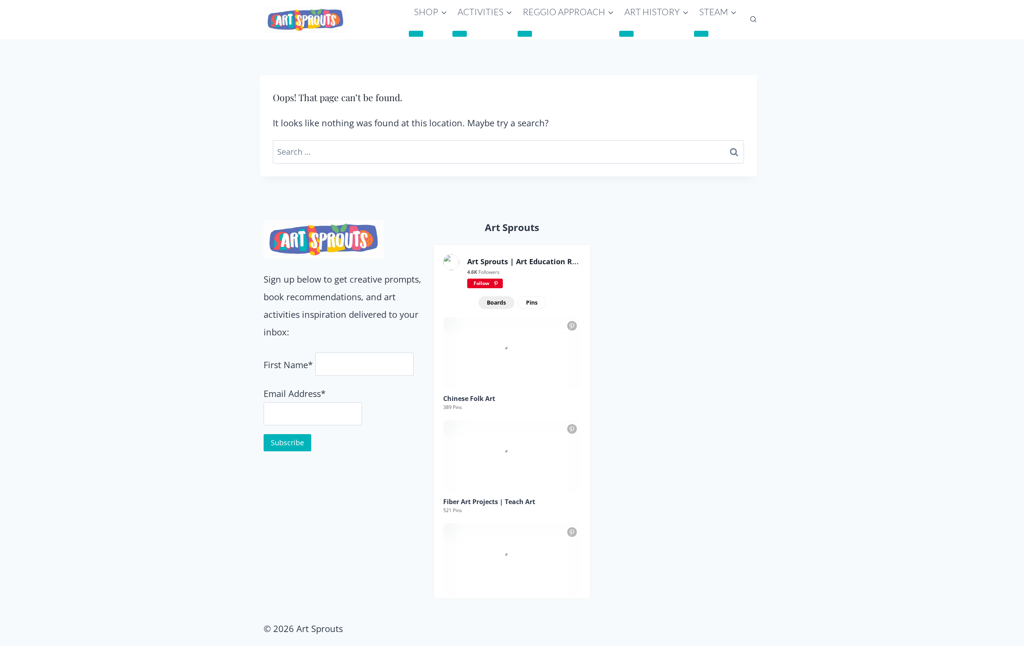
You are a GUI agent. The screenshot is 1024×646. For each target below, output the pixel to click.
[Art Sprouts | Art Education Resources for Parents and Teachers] (451, 262)
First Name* (288, 365)
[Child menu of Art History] (626, 33)
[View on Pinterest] (572, 326)
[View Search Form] (753, 19)
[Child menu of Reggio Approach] (525, 33)
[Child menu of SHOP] (416, 33)
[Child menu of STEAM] (701, 33)
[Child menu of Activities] (459, 33)
